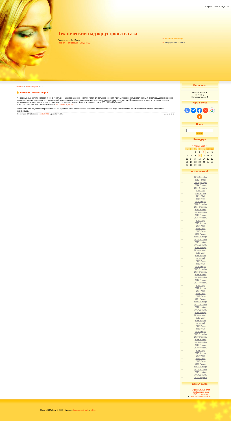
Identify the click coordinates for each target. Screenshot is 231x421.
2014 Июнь (201, 199)
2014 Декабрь (200, 212)
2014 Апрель (200, 193)
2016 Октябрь (200, 272)
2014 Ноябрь (200, 210)
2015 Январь (200, 215)
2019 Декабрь (200, 375)
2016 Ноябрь (200, 275)
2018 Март (200, 318)
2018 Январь (200, 312)
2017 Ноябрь (200, 307)
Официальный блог (201, 390)
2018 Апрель (200, 321)
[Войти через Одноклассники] (199, 116)
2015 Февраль (200, 218)
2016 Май (200, 258)
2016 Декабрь (200, 277)
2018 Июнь (201, 326)
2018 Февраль (200, 315)
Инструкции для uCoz (201, 396)
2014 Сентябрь (200, 204)
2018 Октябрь (200, 337)
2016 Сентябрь (200, 269)
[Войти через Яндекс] (205, 110)
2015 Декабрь (200, 245)
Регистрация (72, 43)
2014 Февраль (200, 188)
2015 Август (200, 234)
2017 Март (200, 285)
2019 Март (200, 350)
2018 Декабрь (200, 342)
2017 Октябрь (200, 304)
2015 (28, 87)
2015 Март (200, 220)
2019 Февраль (200, 348)
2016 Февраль (200, 250)
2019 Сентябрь (200, 367)
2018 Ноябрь (200, 339)
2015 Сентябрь (200, 237)
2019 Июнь (201, 358)
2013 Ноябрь (200, 180)
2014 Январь (200, 185)
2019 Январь (200, 345)
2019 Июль (201, 361)
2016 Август (200, 266)
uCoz (93, 410)
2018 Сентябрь (200, 334)
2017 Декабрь (200, 310)
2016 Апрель (200, 256)
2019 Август (200, 364)
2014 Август (200, 201)
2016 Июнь (201, 261)
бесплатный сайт (81, 410)
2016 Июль (201, 264)
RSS (88, 43)
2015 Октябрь (200, 239)
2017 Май (200, 291)
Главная (61, 43)
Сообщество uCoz (201, 392)
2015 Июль (201, 231)
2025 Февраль (200, 377)
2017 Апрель (200, 288)
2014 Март (200, 191)
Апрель (35, 87)
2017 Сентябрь (200, 302)
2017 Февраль (200, 283)
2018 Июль (201, 329)
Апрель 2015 (199, 146)
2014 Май (200, 196)
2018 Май (200, 323)
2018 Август (200, 331)
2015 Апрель (200, 223)
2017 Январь (200, 280)
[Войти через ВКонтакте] (193, 110)
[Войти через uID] (187, 110)
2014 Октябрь (200, 207)
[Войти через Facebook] (199, 110)
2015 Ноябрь (200, 242)
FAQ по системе (200, 394)
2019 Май (200, 356)
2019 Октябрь (200, 369)
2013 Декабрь (200, 182)
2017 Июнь (201, 293)
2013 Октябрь (200, 177)
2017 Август (200, 299)
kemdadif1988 (44, 114)
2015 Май (200, 226)
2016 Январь (200, 247)
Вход (82, 43)
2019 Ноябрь (200, 372)
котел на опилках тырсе (34, 92)
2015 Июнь (201, 228)
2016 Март (200, 253)
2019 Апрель (200, 353)
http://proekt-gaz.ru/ (64, 104)
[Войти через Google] (212, 110)
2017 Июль (201, 296)
